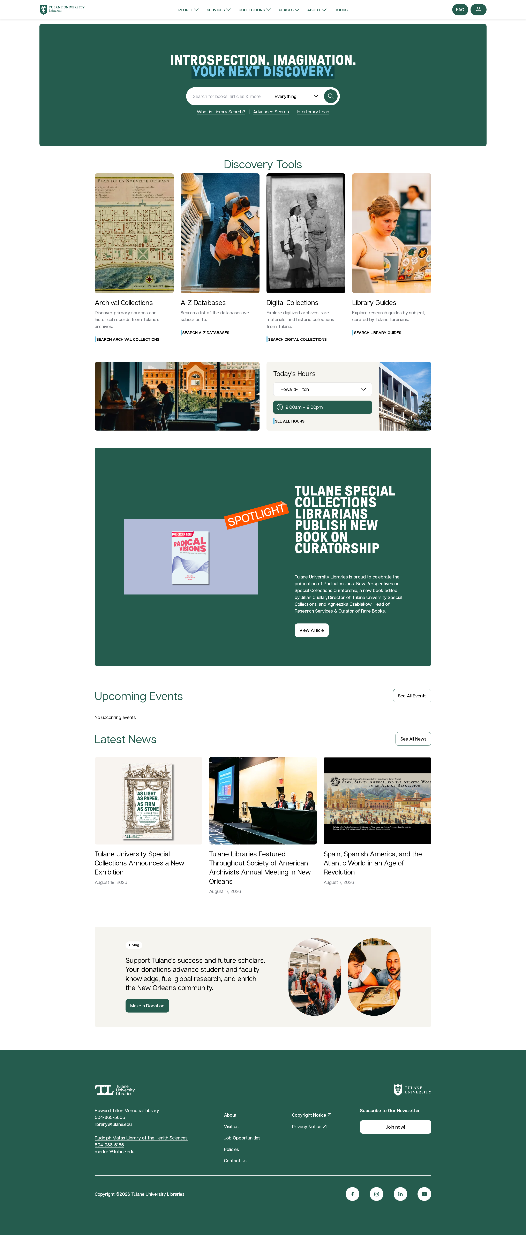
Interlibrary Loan (313, 111)
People (185, 9)
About (314, 9)
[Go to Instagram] (376, 1194)
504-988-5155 (109, 1144)
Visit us (231, 1126)
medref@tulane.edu (114, 1151)
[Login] (479, 9)
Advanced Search (271, 111)
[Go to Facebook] (352, 1194)
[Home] (62, 9)
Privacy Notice (306, 1126)
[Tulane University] (412, 1090)
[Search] (331, 96)
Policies (231, 1149)
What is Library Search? (221, 111)
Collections (252, 9)
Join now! (395, 1127)
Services (216, 9)
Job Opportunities (242, 1138)
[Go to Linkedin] (400, 1194)
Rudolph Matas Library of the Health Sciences (141, 1138)
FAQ (460, 11)
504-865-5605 (110, 1117)
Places (286, 9)
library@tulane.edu (113, 1124)
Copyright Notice (309, 1115)
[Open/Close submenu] (196, 9)
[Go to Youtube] (424, 1194)
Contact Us (235, 1160)
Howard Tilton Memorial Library (127, 1110)
